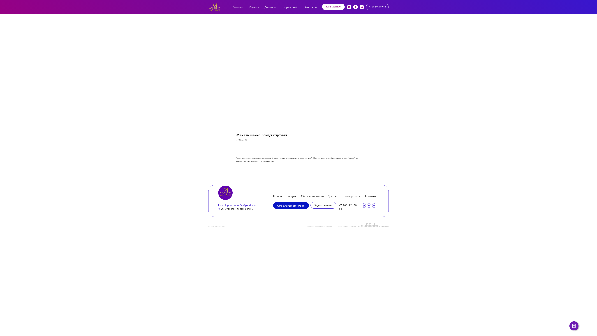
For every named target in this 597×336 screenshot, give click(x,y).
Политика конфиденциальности (319, 226)
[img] (214, 8)
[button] (333, 7)
